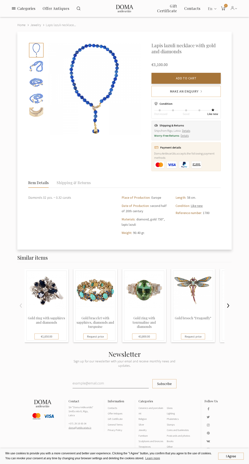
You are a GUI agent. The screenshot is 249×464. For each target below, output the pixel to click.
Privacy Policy (115, 430)
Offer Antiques (56, 8)
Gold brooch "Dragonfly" (193, 318)
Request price (95, 336)
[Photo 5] (36, 114)
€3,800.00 (144, 336)
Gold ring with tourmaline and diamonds (144, 322)
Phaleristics (173, 419)
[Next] (228, 305)
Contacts (112, 408)
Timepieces (145, 446)
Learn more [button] (152, 458)
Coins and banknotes (178, 430)
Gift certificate (167, 8)
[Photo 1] (36, 50)
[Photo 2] (36, 66)
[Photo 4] (36, 98)
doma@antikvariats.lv (80, 427)
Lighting (171, 413)
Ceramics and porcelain (151, 408)
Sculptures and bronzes (151, 441)
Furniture (143, 435)
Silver (141, 424)
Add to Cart (186, 78)
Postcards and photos (178, 435)
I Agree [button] (231, 456)
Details (186, 130)
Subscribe (164, 384)
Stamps (171, 424)
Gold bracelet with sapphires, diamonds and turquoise (95, 322)
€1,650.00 (46, 336)
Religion (143, 419)
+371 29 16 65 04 (78, 423)
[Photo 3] (36, 82)
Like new (197, 206)
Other (170, 446)
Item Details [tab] (38, 182)
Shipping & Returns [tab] (74, 182)
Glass (169, 408)
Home (21, 25)
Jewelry (35, 25)
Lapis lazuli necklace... (61, 25)
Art (140, 413)
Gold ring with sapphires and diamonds (46, 320)
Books (170, 441)
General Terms (115, 424)
